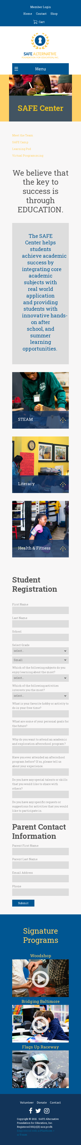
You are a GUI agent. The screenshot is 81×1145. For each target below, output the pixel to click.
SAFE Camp (20, 142)
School (17, 631)
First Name (20, 604)
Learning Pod (21, 149)
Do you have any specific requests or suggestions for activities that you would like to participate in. (40, 806)
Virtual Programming (27, 155)
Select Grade (20, 645)
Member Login (40, 7)
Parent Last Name (25, 859)
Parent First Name (25, 845)
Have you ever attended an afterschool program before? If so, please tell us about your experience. (38, 761)
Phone (16, 886)
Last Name (19, 618)
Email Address (22, 873)
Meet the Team (22, 135)
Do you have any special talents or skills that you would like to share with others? (39, 784)
